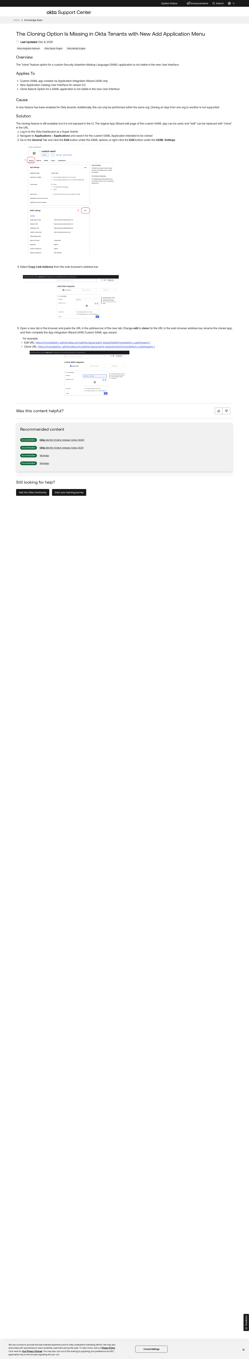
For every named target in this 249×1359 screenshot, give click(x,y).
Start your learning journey (69, 492)
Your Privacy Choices (32, 1351)
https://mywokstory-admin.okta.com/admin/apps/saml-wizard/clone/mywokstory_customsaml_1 (96, 346)
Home (16, 20)
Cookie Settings (151, 1349)
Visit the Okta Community (33, 492)
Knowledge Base (33, 20)
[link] (62, 440)
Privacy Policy (108, 1348)
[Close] (243, 1349)
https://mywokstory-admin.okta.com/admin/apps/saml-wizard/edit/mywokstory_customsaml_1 (93, 342)
